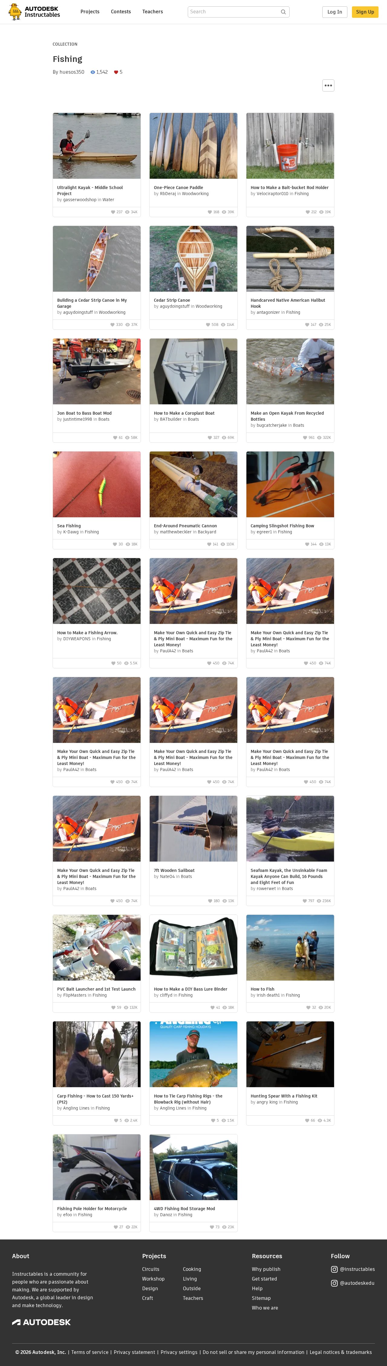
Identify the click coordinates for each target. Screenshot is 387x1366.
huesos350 (72, 72)
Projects (89, 11)
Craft (147, 1298)
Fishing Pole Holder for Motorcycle (92, 1209)
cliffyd (166, 995)
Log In (334, 11)
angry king (267, 1102)
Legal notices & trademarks (341, 1352)
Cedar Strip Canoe (172, 300)
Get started (264, 1278)
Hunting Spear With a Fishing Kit (284, 1096)
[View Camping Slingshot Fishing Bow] (290, 485)
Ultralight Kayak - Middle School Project (90, 191)
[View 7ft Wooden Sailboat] (193, 829)
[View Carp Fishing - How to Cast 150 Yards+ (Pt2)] (97, 1055)
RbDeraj (168, 194)
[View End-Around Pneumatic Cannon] (193, 485)
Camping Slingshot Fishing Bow (282, 526)
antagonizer (268, 312)
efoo (67, 1215)
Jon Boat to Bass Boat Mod (84, 413)
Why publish (266, 1269)
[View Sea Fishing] (97, 485)
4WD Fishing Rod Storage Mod (184, 1209)
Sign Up (365, 11)
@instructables (357, 1269)
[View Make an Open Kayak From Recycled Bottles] (290, 372)
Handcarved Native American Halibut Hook (288, 303)
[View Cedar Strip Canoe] (193, 259)
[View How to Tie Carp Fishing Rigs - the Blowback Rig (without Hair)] (193, 1055)
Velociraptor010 (272, 194)
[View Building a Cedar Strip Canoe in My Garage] (97, 259)
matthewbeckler (176, 532)
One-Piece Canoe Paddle (178, 188)
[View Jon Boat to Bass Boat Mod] (97, 372)
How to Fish (263, 989)
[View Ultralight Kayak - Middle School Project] (97, 146)
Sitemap (261, 1298)
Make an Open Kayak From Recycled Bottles (287, 416)
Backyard (207, 532)
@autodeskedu (357, 1283)
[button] (328, 85)
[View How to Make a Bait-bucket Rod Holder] (290, 146)
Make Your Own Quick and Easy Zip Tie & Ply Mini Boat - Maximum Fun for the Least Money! (193, 639)
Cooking (192, 1269)
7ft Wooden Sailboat (174, 870)
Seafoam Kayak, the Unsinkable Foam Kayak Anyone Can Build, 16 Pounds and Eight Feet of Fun (289, 876)
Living (190, 1278)
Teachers (152, 11)
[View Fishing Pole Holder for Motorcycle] (97, 1168)
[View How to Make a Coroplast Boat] (193, 372)
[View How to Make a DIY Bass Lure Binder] (193, 948)
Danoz (166, 1215)
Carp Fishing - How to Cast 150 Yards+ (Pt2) (95, 1099)
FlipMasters (74, 995)
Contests (121, 11)
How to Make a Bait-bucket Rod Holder (290, 188)
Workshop (153, 1278)
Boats (103, 419)
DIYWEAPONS (77, 639)
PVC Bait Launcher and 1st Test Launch (96, 989)
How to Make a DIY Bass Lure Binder (190, 989)
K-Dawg (71, 532)
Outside (192, 1288)
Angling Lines (76, 1108)
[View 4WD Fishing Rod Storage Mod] (193, 1168)
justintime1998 (77, 419)
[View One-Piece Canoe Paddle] (193, 146)
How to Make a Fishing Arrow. (87, 633)
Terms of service (90, 1352)
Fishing (301, 194)
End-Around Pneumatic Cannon (185, 526)
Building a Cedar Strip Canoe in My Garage (92, 303)
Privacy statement (134, 1352)
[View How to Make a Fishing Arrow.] (97, 591)
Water (108, 200)
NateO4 (167, 876)
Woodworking (195, 194)
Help (257, 1288)
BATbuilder (171, 419)
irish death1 (268, 995)
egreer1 (264, 532)
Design (150, 1288)
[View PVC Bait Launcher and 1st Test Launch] (97, 948)
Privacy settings (179, 1352)
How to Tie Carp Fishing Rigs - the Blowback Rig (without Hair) (188, 1099)
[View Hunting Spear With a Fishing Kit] (290, 1055)
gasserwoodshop (79, 200)
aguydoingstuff (78, 312)
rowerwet (266, 888)
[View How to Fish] (290, 948)
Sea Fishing (69, 526)
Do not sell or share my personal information (253, 1352)
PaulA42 (168, 651)
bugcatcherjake (272, 425)
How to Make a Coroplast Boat (184, 413)
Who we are (265, 1307)
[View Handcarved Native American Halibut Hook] (290, 259)
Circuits (150, 1269)
